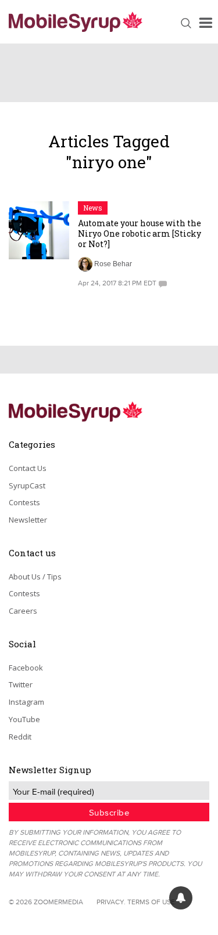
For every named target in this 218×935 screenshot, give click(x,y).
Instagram (26, 702)
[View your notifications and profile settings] (180, 897)
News (92, 207)
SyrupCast (27, 485)
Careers (23, 611)
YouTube (24, 719)
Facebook (26, 667)
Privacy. (111, 902)
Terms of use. (152, 902)
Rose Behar (113, 264)
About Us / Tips (35, 576)
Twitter (21, 684)
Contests (24, 502)
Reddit (20, 736)
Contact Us (28, 468)
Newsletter (28, 519)
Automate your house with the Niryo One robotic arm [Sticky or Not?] (139, 233)
